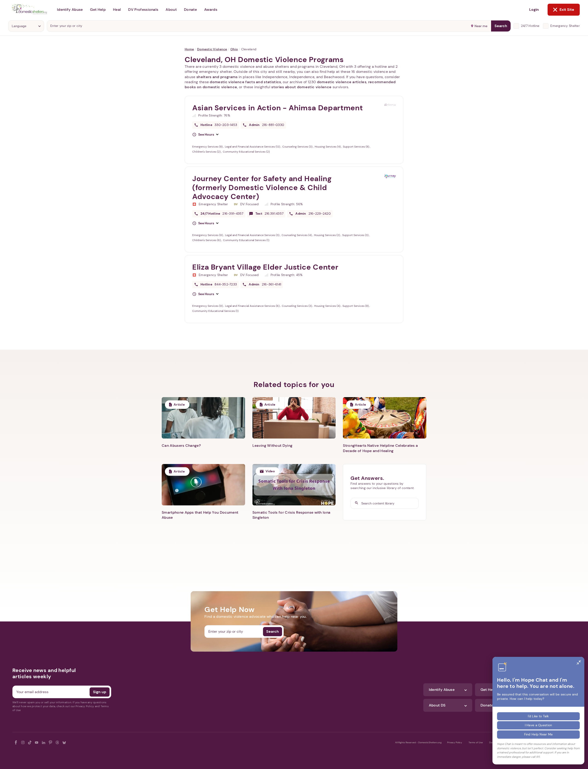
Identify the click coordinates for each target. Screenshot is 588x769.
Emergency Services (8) (207, 146)
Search (501, 25)
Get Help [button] (98, 9)
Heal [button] (117, 9)
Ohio (234, 49)
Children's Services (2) (206, 152)
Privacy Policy (454, 742)
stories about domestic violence (301, 87)
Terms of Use (476, 742)
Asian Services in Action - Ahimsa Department (277, 108)
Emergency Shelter (565, 26)
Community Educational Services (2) (246, 152)
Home (189, 49)
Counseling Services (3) (297, 146)
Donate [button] (190, 9)
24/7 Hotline (530, 26)
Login (534, 9)
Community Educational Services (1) (246, 240)
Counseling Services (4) (297, 235)
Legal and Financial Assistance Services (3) (252, 235)
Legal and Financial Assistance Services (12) (253, 146)
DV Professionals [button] (143, 9)
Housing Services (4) (328, 146)
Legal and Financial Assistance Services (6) (252, 306)
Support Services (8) (356, 146)
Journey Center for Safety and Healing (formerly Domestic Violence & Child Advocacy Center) (262, 187)
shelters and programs (217, 76)
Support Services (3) (355, 235)
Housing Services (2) (327, 235)
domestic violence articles (341, 82)
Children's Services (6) (206, 240)
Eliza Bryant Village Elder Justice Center (265, 267)
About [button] (171, 9)
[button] (205, 134)
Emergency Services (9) (207, 235)
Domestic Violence (212, 49)
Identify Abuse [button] (70, 9)
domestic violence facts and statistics (245, 82)
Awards (210, 9)
